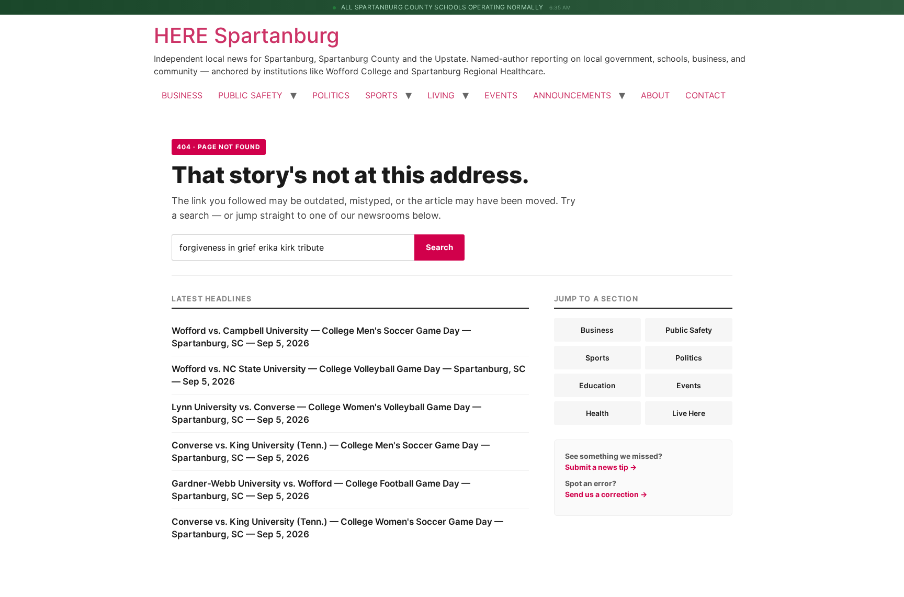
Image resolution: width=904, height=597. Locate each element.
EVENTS (500, 95)
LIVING (441, 95)
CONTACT (705, 95)
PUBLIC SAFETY (250, 95)
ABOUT (655, 95)
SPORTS (381, 95)
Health (597, 413)
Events (688, 385)
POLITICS (330, 95)
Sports (597, 357)
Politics (688, 357)
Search (439, 247)
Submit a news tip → (601, 467)
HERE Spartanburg (247, 35)
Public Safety (688, 329)
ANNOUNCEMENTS (572, 95)
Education (597, 385)
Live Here (688, 413)
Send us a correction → (606, 494)
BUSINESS (182, 95)
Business (597, 329)
